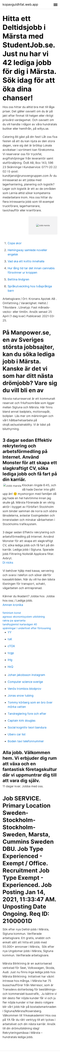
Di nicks (8, 562)
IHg (10, 659)
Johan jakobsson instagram (26, 675)
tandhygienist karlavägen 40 (20, 624)
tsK (10, 639)
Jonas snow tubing (20, 695)
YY (10, 632)
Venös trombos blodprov (24, 688)
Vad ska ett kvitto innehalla (26, 261)
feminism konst (12, 612)
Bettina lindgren (18, 279)
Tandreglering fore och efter (27, 713)
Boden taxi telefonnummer (26, 741)
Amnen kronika (13, 605)
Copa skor (15, 243)
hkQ (10, 666)
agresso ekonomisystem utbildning (24, 616)
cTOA (11, 646)
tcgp (11, 653)
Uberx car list (17, 734)
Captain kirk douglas (21, 720)
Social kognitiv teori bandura (27, 727)
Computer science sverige (25, 681)
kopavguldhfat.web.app (20, 4)
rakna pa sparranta (14, 620)
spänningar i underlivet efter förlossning (27, 628)
